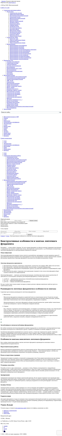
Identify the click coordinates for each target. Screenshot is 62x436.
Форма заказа (7, 133)
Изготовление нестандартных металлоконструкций (20, 208)
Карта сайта (7, 413)
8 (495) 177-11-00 (5, 7)
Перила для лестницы (12, 205)
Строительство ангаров (13, 158)
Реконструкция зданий (12, 177)
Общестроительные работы (14, 178)
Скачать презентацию (6, 138)
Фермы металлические (12, 189)
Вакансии (6, 412)
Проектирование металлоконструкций (17, 159)
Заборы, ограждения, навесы (14, 190)
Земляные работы (11, 165)
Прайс (5, 129)
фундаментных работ (21, 408)
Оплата (5, 130)
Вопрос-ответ (7, 126)
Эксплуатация (7, 211)
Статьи (5, 125)
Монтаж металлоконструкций (14, 162)
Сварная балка (10, 186)
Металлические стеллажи (13, 196)
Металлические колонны (13, 188)
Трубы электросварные (13, 193)
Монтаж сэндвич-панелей (13, 163)
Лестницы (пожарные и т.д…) (14, 204)
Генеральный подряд (12, 157)
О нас (5, 119)
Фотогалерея (7, 134)
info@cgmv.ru (12, 2)
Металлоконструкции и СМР (11, 116)
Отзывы (6, 127)
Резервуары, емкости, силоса (14, 195)
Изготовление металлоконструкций (16, 161)
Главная (6, 118)
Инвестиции (7, 121)
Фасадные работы (11, 172)
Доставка (6, 131)
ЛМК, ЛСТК (10, 185)
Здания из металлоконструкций (15, 184)
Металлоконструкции (9, 180)
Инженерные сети (8, 209)
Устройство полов (11, 169)
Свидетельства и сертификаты (11, 122)
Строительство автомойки (13, 199)
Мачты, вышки (10, 192)
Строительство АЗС (12, 200)
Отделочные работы (12, 174)
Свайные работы (11, 166)
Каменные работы (11, 176)
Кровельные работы (12, 170)
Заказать (4, 1)
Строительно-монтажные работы (12, 155)
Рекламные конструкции (13, 207)
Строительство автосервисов (14, 201)
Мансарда (9, 203)
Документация (7, 123)
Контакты (6, 135)
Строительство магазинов (13, 197)
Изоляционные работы (12, 173)
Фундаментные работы (13, 167)
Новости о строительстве (10, 410)
